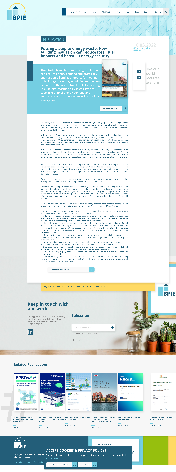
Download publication (111, 108)
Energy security (87, 286)
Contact (158, 12)
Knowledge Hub (123, 12)
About (94, 12)
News (136, 12)
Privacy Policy (53, 458)
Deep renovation (67, 286)
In (30, 332)
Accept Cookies (85, 465)
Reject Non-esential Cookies (58, 465)
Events (146, 12)
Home (71, 12)
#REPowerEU (139, 50)
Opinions (82, 12)
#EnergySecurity (141, 48)
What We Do (106, 12)
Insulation (104, 286)
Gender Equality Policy (36, 462)
